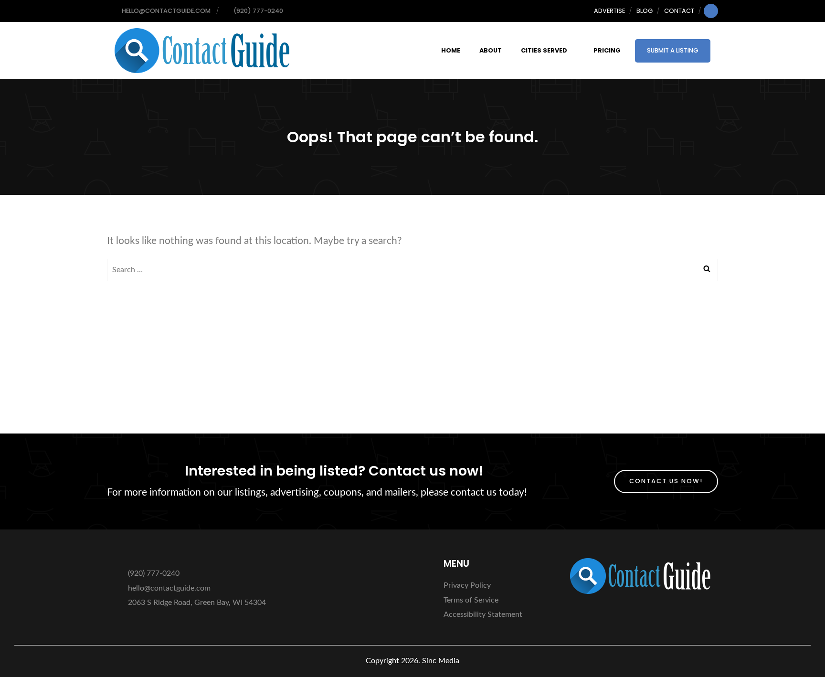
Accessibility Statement (483, 614)
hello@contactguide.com (169, 588)
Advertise (609, 11)
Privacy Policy (467, 585)
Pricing (607, 50)
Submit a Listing (672, 50)
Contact (679, 11)
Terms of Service (471, 600)
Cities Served (544, 50)
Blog (644, 11)
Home (450, 50)
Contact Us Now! (666, 481)
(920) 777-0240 (153, 573)
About (490, 50)
